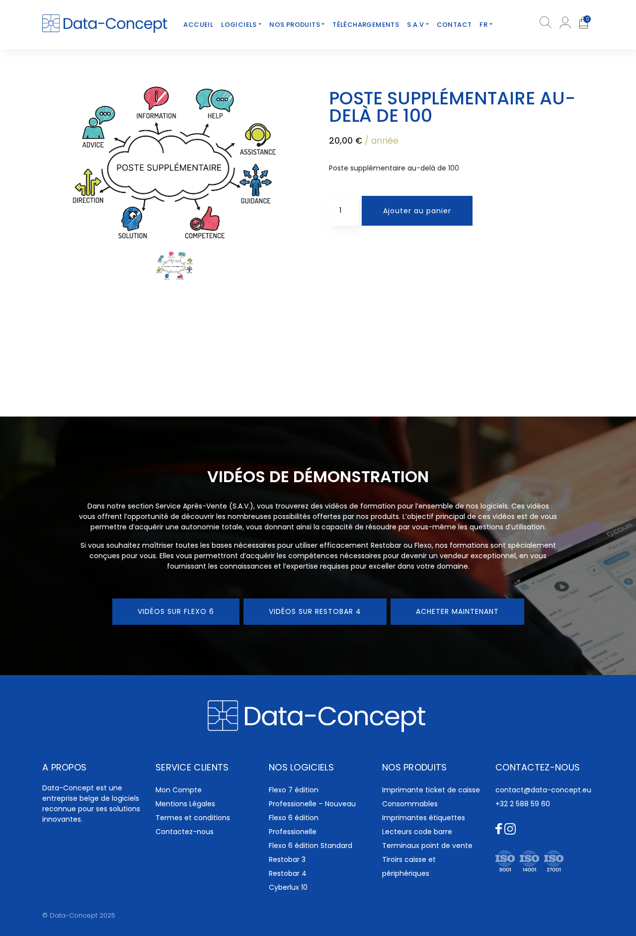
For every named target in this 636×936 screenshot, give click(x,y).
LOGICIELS (239, 24)
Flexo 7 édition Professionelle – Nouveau (312, 797)
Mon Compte (179, 790)
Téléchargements (365, 24)
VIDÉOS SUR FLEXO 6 (176, 611)
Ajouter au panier (417, 211)
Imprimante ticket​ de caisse (431, 790)
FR (483, 24)
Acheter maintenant (457, 611)
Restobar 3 (287, 859)
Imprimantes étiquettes (423, 818)
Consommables (410, 804)
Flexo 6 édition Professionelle (293, 825)
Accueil (198, 24)
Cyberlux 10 (288, 887)
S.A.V (415, 24)
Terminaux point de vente (427, 846)
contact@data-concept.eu (543, 790)
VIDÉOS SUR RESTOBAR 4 (315, 611)
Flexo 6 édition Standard (310, 846)
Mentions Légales (185, 804)
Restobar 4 (288, 873)
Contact (454, 24)
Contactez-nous (185, 832)
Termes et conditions (193, 818)
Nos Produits (294, 24)
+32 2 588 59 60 (522, 804)
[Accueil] (105, 23)
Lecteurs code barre (417, 832)
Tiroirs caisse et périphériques (409, 866)
